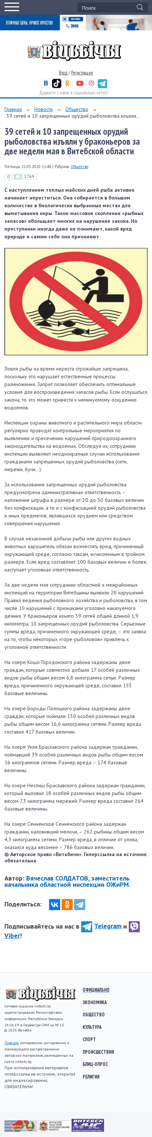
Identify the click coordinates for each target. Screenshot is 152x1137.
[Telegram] (79, 904)
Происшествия (98, 1052)
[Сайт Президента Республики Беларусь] (21, 1130)
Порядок (11, 1042)
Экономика (95, 1002)
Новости (43, 109)
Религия (91, 1077)
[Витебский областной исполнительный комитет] (55, 1130)
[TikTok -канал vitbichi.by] (56, 86)
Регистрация (82, 73)
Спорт (89, 1039)
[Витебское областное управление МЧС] (88, 1130)
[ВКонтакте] (54, 904)
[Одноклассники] (67, 904)
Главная (13, 109)
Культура (92, 1027)
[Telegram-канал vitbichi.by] (102, 86)
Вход (63, 73)
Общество (76, 109)
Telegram (107, 926)
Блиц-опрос (95, 1064)
